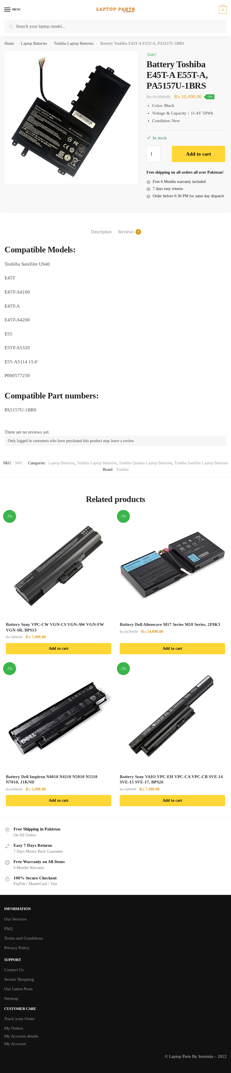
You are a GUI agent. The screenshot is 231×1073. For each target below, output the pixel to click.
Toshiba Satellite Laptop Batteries (201, 463)
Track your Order (19, 1018)
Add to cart (198, 154)
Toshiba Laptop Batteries (74, 43)
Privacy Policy (17, 948)
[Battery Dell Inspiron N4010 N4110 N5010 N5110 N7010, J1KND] (58, 717)
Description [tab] (101, 231)
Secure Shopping (19, 979)
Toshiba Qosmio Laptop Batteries (145, 463)
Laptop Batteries (34, 43)
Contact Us (14, 969)
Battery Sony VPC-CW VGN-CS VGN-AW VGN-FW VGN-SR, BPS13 (55, 627)
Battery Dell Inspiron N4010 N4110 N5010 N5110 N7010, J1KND (51, 779)
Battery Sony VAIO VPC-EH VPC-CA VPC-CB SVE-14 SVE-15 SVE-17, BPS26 (171, 779)
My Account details (21, 1036)
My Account (15, 1043)
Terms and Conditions (23, 938)
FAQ (8, 928)
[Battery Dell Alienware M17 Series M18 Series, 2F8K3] (172, 565)
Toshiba (122, 469)
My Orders (13, 1028)
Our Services (15, 919)
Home (9, 43)
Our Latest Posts (18, 989)
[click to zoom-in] (71, 117)
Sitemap (11, 998)
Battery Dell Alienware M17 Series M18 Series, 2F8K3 (170, 624)
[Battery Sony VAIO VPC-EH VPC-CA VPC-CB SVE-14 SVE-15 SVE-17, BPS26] (172, 717)
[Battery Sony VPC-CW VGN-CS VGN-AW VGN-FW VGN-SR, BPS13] (58, 565)
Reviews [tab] (126, 231)
